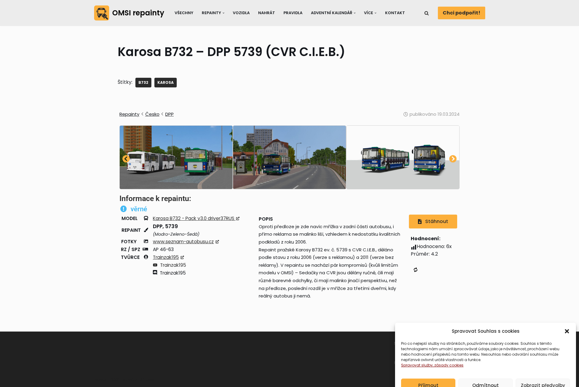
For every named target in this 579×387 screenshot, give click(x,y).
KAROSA (165, 82)
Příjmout (428, 373)
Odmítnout (485, 373)
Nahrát (266, 12)
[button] (567, 318)
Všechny (184, 12)
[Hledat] (426, 13)
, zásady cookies (448, 352)
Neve (100, 379)
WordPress (141, 379)
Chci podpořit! (461, 12)
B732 (143, 82)
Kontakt (395, 12)
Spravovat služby (417, 352)
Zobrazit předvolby (543, 373)
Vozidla (241, 12)
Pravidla (292, 12)
